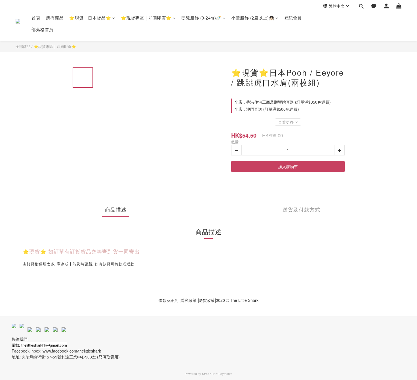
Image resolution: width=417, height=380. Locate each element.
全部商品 (23, 46)
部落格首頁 (42, 29)
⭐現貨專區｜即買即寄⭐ (146, 18)
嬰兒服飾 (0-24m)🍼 (201, 18)
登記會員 (293, 18)
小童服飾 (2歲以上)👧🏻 (252, 18)
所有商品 (55, 18)
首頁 (35, 18)
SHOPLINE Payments (217, 373)
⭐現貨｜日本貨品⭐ (90, 18)
